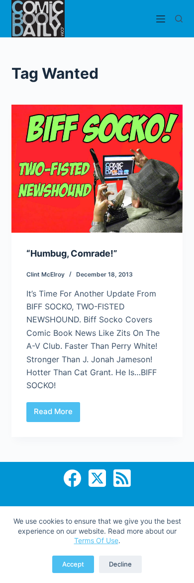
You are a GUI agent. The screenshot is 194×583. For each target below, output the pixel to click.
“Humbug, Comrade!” (71, 253)
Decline (120, 564)
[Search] (179, 18)
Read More (57, 414)
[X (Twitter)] (97, 478)
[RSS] (122, 478)
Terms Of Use (96, 540)
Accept (73, 564)
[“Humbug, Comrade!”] (96, 169)
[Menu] (160, 18)
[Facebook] (72, 478)
